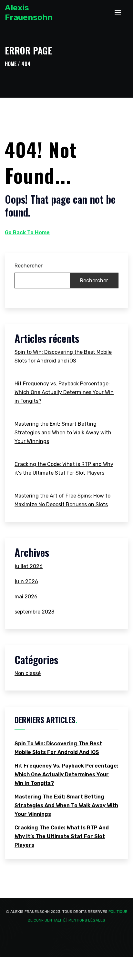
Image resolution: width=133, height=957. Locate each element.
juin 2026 (26, 581)
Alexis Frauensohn (29, 12)
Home (10, 64)
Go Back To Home (27, 232)
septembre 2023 (34, 612)
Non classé (28, 673)
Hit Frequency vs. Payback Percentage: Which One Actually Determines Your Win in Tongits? (64, 392)
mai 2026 (26, 597)
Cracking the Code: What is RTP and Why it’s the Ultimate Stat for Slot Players (64, 468)
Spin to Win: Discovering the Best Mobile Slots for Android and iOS (63, 356)
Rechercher (29, 266)
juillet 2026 (29, 566)
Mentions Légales (86, 920)
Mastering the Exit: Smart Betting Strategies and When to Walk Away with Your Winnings (63, 432)
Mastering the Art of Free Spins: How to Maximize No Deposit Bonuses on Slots (62, 500)
